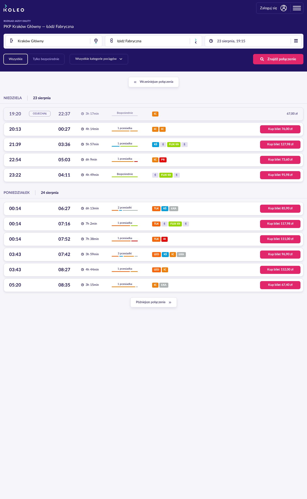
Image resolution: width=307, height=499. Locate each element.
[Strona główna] (14, 8)
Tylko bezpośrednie (46, 59)
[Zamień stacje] (196, 41)
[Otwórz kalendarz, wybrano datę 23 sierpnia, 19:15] (296, 41)
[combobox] (54, 41)
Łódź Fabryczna (60, 27)
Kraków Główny (26, 27)
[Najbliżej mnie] (96, 41)
